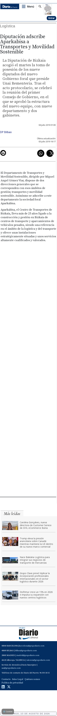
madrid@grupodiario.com (27, 655)
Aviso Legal (17, 679)
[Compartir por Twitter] (50, 153)
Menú (30, 6)
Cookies (7, 711)
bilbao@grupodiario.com (26, 650)
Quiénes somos (32, 679)
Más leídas (12, 513)
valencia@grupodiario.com (38, 660)
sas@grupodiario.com (11, 668)
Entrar (51, 18)
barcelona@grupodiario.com (31, 646)
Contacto (6, 679)
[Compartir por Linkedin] (3, 153)
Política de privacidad (12, 682)
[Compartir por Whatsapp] (40, 153)
